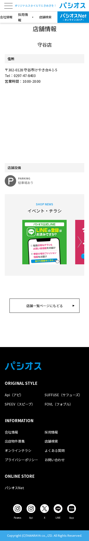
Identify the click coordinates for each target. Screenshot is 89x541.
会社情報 (6, 17)
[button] (79, 242)
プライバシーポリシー (21, 459)
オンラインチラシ (18, 450)
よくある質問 (55, 450)
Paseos (17, 517)
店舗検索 (45, 17)
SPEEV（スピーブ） (20, 403)
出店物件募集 (15, 441)
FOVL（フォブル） (59, 403)
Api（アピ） (14, 394)
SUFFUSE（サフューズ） (63, 394)
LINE (58, 517)
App (71, 517)
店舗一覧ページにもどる (44, 305)
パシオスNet (14, 487)
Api (31, 517)
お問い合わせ (55, 459)
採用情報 (51, 432)
